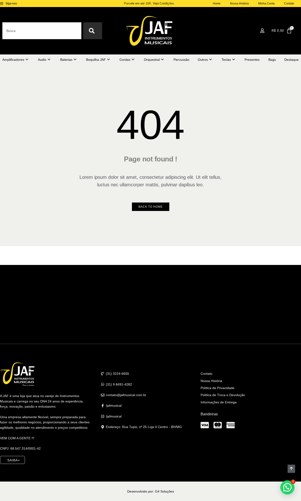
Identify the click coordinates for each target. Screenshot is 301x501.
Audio (42, 59)
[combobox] (41, 30)
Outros (203, 59)
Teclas (226, 59)
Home (217, 3)
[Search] (92, 30)
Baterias (66, 59)
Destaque (291, 59)
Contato (289, 3)
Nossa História (239, 3)
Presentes (252, 59)
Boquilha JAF (96, 59)
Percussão (181, 59)
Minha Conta (266, 3)
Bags (272, 59)
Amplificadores (13, 59)
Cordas (124, 59)
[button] (287, 487)
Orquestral (152, 59)
